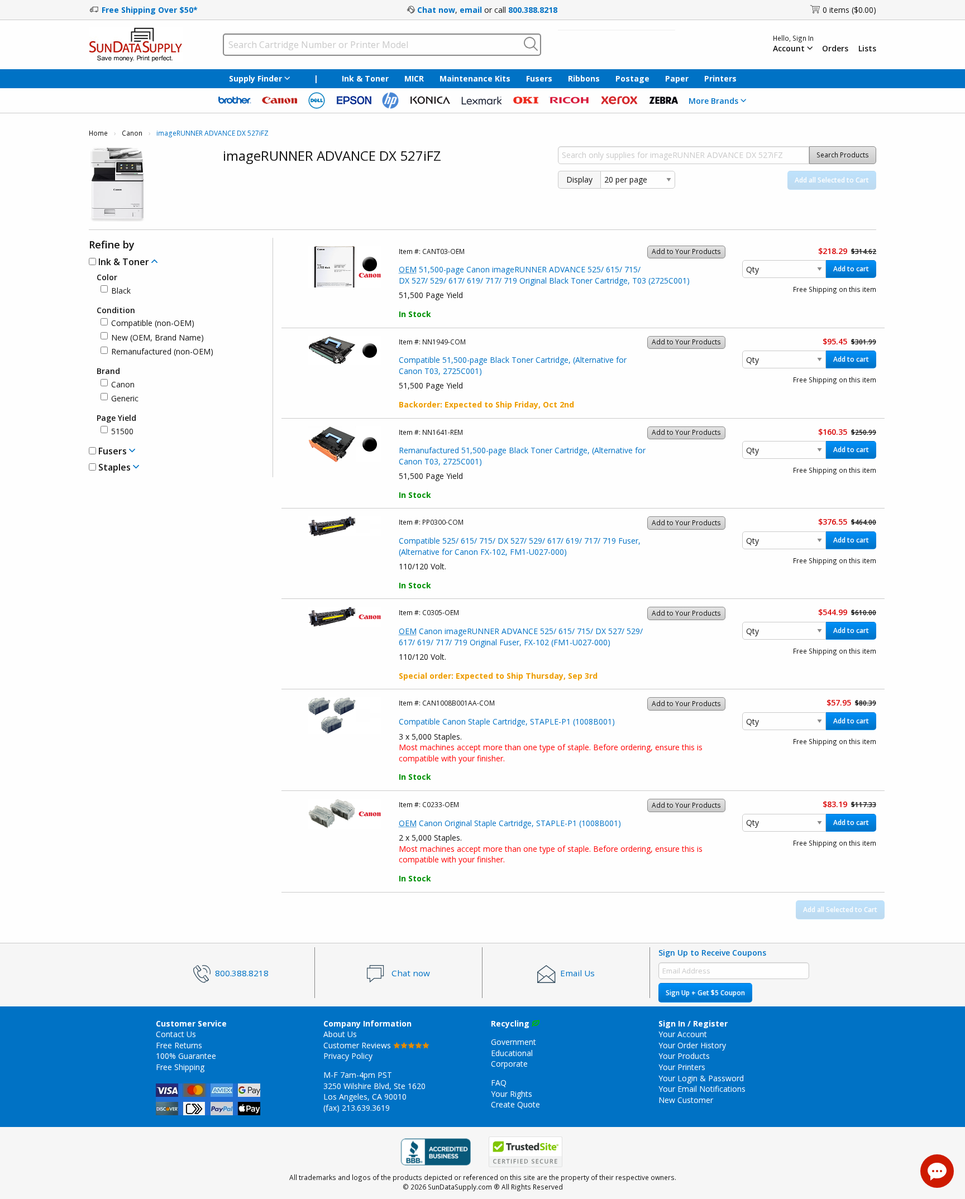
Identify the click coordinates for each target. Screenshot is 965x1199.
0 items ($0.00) (849, 9)
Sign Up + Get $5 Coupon (705, 992)
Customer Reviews (358, 1045)
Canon (132, 133)
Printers (720, 78)
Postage (632, 78)
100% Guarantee (186, 1056)
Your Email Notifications (702, 1088)
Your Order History (692, 1045)
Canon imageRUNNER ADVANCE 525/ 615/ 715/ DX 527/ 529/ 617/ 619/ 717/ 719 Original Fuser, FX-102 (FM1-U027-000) (521, 637)
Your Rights (511, 1093)
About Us (340, 1034)
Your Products (684, 1056)
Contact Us (176, 1034)
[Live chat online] (937, 1171)
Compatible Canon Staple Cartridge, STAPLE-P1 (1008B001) (507, 721)
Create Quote (515, 1104)
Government (513, 1042)
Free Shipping (180, 1067)
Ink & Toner (365, 78)
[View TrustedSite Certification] (525, 1152)
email (471, 9)
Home (98, 133)
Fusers (539, 78)
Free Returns (179, 1045)
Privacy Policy (347, 1056)
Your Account (682, 1034)
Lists (867, 48)
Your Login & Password (701, 1078)
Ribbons (584, 78)
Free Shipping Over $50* (150, 9)
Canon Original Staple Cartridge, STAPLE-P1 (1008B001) (510, 823)
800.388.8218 (532, 9)
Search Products (842, 155)
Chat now (436, 9)
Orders (835, 48)
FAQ (499, 1082)
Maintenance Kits (474, 78)
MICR (414, 78)
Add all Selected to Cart (832, 180)
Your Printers (681, 1067)
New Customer (685, 1100)
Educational (512, 1053)
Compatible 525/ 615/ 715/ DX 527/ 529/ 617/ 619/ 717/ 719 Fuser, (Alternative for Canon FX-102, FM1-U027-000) (520, 546)
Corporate (509, 1063)
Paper (677, 78)
